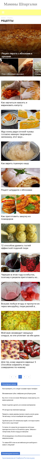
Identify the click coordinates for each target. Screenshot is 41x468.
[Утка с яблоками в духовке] (16, 70)
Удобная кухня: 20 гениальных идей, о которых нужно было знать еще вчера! (21, 422)
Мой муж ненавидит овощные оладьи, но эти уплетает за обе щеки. (20, 334)
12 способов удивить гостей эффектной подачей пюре (16, 246)
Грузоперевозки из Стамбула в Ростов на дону (18, 458)
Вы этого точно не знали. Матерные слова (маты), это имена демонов (20, 399)
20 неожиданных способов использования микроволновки (17, 437)
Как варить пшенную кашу (15, 163)
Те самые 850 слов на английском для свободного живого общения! (19, 444)
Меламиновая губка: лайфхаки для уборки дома (19, 393)
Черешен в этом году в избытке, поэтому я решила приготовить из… (20, 276)
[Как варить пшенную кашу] (20, 151)
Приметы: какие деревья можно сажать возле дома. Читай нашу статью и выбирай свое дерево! (20, 415)
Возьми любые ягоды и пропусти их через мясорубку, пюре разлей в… (20, 305)
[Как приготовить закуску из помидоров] (20, 204)
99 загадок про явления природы (13, 410)
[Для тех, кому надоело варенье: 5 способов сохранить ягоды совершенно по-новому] (20, 349)
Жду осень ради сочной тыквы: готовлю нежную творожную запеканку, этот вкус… (17, 134)
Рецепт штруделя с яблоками (16, 190)
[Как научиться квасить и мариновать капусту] (20, 90)
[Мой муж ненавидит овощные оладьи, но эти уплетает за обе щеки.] (20, 320)
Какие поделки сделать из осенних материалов (18, 405)
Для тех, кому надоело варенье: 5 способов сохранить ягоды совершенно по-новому (18, 365)
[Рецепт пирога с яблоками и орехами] (20, 41)
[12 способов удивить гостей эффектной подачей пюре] (20, 233)
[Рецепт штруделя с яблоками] (20, 177)
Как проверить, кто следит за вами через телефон (19, 389)
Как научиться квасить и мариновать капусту (14, 103)
